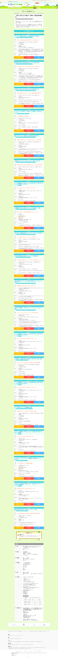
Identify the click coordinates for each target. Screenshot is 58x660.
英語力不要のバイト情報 (27, 641)
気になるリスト (11, 6)
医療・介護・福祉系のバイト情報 (12, 638)
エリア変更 (24, 4)
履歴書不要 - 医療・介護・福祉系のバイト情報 (14, 648)
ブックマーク (44, 625)
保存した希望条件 (19, 6)
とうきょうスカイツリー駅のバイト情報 (18, 635)
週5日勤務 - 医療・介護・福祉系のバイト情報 (25, 648)
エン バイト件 (15, 1)
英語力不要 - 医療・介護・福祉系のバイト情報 (40, 647)
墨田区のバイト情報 (10, 635)
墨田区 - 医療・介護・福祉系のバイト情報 (13, 644)
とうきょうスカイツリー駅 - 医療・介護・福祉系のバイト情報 (25, 644)
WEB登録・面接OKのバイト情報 (12, 641)
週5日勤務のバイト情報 (40, 641)
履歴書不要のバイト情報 (33, 641)
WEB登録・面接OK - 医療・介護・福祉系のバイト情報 (14, 647)
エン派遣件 (10, 1)
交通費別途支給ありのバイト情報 (20, 641)
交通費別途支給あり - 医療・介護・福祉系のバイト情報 (27, 647)
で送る (13, 624)
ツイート (34, 625)
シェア (24, 625)
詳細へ (39, 57)
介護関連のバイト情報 (19, 638)
